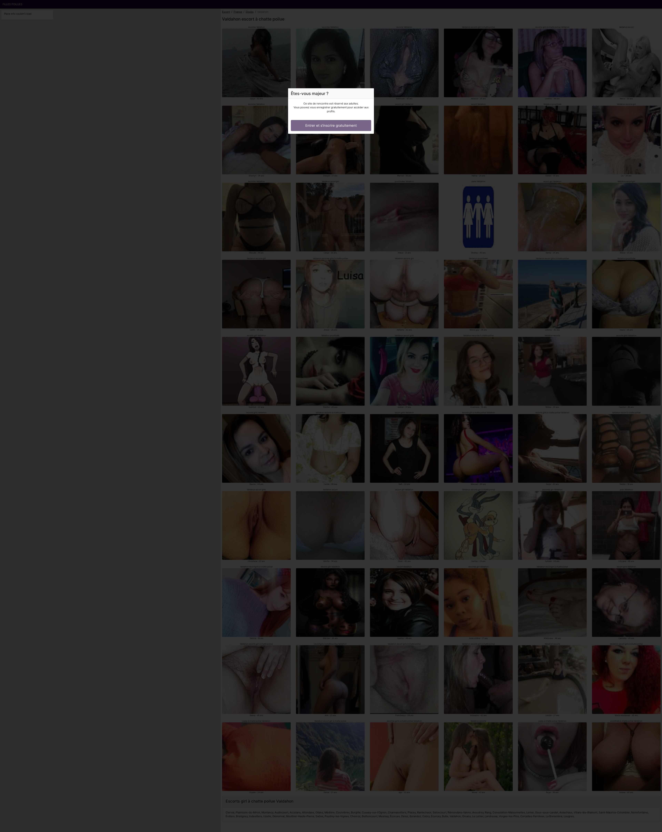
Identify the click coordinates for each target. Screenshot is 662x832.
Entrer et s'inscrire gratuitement (331, 125)
